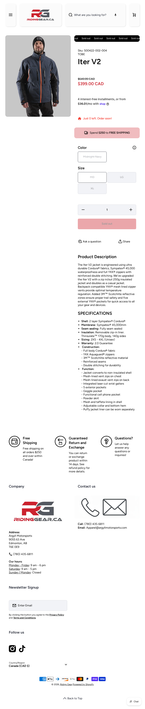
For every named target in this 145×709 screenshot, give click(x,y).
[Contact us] (107, 507)
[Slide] (134, 147)
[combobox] (95, 15)
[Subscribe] (62, 605)
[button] (134, 15)
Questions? (124, 438)
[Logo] (40, 15)
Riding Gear (66, 684)
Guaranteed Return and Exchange (78, 442)
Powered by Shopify (83, 684)
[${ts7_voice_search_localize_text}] (115, 15)
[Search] (68, 15)
